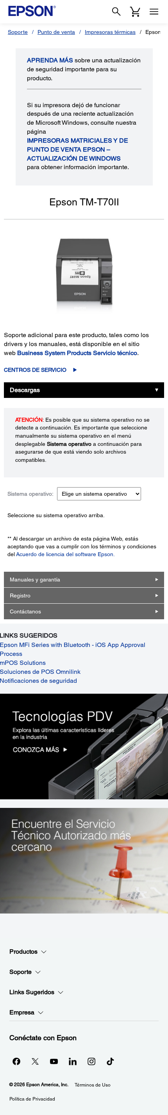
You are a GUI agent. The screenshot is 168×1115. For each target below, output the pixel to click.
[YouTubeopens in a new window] (54, 1061)
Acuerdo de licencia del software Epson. (65, 554)
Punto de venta (56, 32)
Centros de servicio (35, 370)
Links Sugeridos (31, 992)
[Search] (116, 11)
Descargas (25, 390)
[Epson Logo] (32, 11)
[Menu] (154, 11)
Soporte (18, 32)
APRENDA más (50, 60)
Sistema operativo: (30, 494)
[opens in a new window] (110, 1061)
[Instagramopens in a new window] (91, 1061)
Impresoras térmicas (110, 32)
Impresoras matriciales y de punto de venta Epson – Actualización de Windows (77, 149)
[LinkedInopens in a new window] (73, 1061)
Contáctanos (25, 611)
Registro (20, 595)
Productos (23, 951)
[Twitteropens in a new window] (35, 1061)
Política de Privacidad (32, 1099)
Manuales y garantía (35, 579)
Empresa (21, 1012)
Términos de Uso (93, 1085)
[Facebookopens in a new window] (16, 1061)
